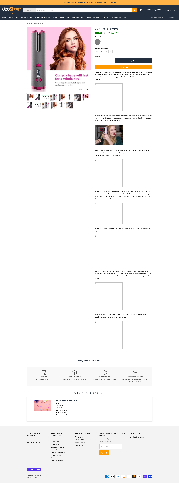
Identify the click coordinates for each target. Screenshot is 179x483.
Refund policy (79, 439)
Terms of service (80, 442)
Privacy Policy (172, 17)
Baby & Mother (26, 17)
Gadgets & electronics (42, 17)
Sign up (104, 452)
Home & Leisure (58, 17)
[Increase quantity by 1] (110, 60)
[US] (110, 53)
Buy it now (123, 67)
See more (58, 418)
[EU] (106, 53)
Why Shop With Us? (157, 17)
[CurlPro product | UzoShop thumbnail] (30, 97)
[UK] (101, 53)
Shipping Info (79, 445)
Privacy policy (79, 437)
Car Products (14, 17)
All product (105, 17)
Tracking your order (119, 17)
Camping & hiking (92, 17)
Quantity (97, 56)
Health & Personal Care (75, 17)
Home (4, 17)
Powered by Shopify (32, 477)
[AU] (97, 53)
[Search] (134, 10)
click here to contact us (137, 437)
